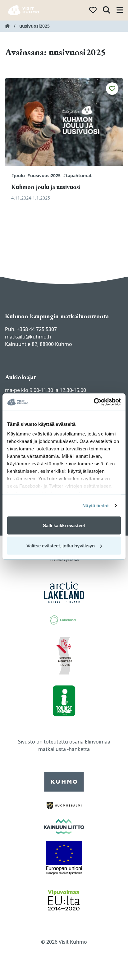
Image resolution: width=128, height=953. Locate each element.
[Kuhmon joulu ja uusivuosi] (64, 122)
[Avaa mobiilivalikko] (120, 10)
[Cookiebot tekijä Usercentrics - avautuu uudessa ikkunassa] (93, 402)
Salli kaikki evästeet (64, 525)
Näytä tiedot (95, 505)
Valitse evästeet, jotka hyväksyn (60, 545)
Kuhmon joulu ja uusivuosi (45, 187)
